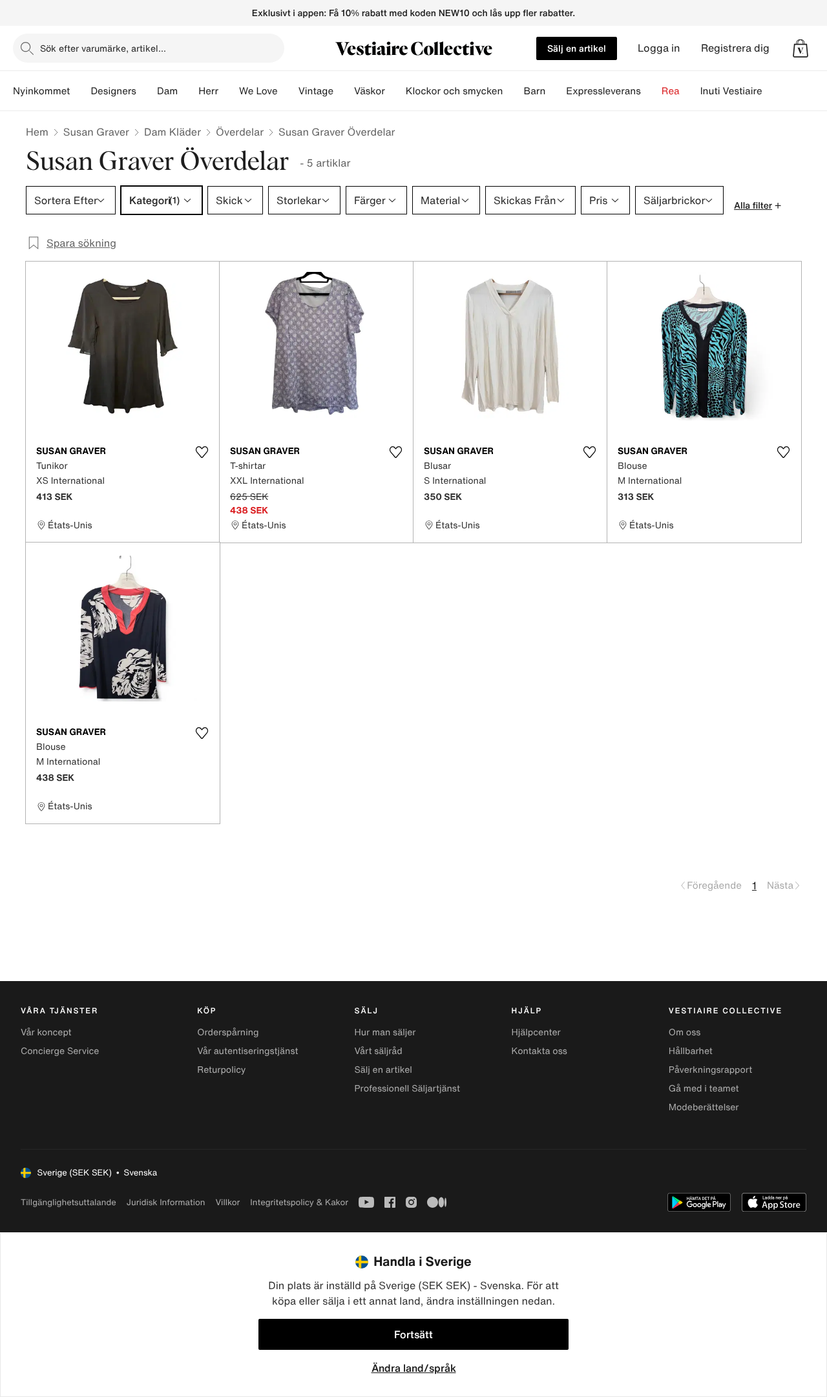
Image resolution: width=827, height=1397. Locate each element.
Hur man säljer (384, 1032)
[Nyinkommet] (80, 91)
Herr (208, 91)
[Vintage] (344, 91)
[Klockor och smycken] (513, 91)
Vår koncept (46, 1032)
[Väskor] (395, 91)
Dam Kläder (172, 132)
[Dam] (188, 91)
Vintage (315, 91)
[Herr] (229, 91)
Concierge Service (60, 1051)
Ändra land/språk (414, 1368)
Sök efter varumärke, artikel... (103, 48)
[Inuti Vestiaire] (773, 91)
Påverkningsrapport (711, 1070)
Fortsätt (413, 1334)
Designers (113, 91)
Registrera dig (735, 48)
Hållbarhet (691, 1051)
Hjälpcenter (536, 1032)
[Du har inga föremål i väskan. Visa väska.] (800, 48)
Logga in (659, 48)
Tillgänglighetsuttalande (68, 1202)
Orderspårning (227, 1032)
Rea (671, 91)
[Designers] (146, 91)
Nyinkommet (41, 91)
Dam (167, 91)
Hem (37, 132)
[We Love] (288, 91)
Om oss (685, 1032)
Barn (534, 91)
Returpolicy (221, 1070)
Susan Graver (96, 132)
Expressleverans (603, 91)
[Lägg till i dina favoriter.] (201, 452)
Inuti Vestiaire (731, 91)
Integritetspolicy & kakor (299, 1202)
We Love (258, 91)
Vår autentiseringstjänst (247, 1051)
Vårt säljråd (378, 1051)
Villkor (227, 1202)
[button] (800, 48)
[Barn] (555, 91)
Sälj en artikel (576, 48)
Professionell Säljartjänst (407, 1088)
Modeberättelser (704, 1107)
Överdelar (240, 132)
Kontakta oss (539, 1051)
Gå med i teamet (704, 1088)
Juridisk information (166, 1202)
